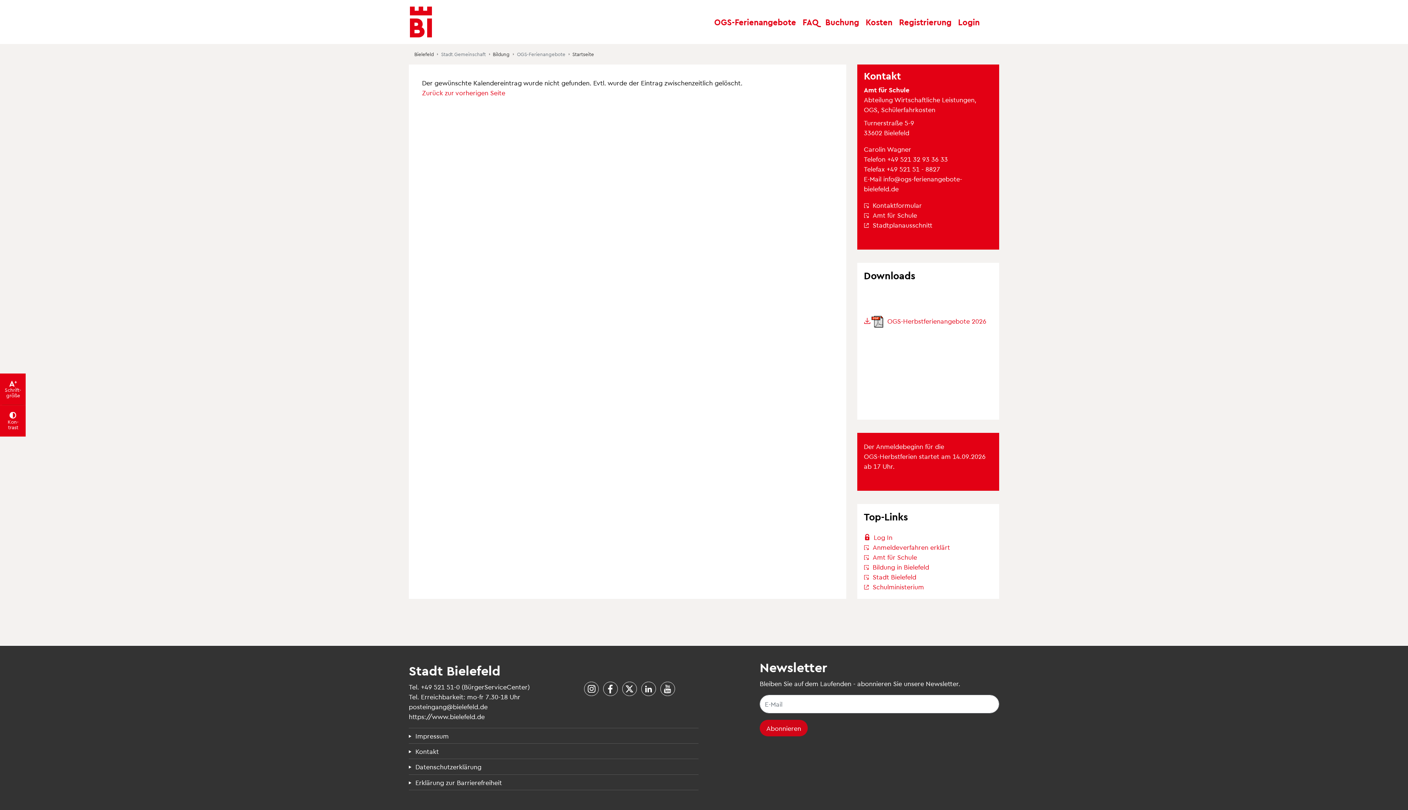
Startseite (583, 54)
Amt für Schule (895, 215)
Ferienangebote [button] (755, 22)
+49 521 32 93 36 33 (917, 159)
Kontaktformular (897, 205)
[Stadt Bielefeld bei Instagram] (591, 689)
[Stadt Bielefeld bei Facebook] (610, 689)
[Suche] (990, 22)
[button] (811, 22)
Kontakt (427, 751)
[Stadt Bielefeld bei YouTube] (667, 689)
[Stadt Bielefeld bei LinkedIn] (648, 689)
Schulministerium (898, 586)
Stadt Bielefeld (894, 577)
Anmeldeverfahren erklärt (911, 547)
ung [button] (842, 22)
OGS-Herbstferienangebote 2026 (935, 321)
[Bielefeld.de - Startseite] (421, 22)
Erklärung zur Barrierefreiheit (458, 782)
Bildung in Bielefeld (901, 567)
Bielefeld (424, 54)
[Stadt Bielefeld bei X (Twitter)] (629, 689)
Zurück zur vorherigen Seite (463, 92)
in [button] (969, 22)
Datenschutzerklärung (448, 766)
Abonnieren (783, 728)
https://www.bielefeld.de (447, 716)
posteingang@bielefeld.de (448, 706)
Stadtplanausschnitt (902, 225)
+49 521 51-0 (440, 687)
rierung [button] (925, 22)
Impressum (432, 736)
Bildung (501, 54)
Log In (883, 537)
